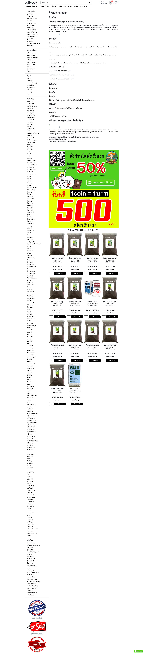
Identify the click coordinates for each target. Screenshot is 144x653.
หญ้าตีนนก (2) (30, 429)
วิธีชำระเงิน (55, 6)
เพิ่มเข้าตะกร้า (59, 273)
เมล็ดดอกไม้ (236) (31, 30)
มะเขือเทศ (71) (30, 355)
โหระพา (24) (30, 524)
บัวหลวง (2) (30, 235)
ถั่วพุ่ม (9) (29, 192)
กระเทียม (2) (30, 108)
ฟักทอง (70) (30, 323)
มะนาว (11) (29, 332)
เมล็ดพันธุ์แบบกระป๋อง (32, 57)
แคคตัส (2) (30, 488)
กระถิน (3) (29, 101)
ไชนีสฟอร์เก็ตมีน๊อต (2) (33, 529)
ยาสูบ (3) (29, 370)
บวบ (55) (29, 226)
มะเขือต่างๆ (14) (31, 348)
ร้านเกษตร (29, 45)
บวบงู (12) (29, 228)
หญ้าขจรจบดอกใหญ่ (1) (33, 413)
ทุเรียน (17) (29, 214)
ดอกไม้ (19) (30, 171)
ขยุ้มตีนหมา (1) (30, 129)
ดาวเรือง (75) (30, 176)
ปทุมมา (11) (29, 248)
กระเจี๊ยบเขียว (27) (32, 106)
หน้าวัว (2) (29, 449)
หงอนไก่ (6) (30, 411)
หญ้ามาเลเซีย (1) (31, 436)
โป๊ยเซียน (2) (30, 520)
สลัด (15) (29, 391)
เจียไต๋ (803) (30, 574)
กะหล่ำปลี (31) (30, 120)
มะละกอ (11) (30, 341)
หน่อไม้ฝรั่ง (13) (31, 447)
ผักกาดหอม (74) (31, 269)
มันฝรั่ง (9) (29, 361)
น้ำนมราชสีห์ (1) (31, 219)
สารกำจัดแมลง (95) (32, 18)
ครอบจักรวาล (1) (31, 142)
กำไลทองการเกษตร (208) (33, 545)
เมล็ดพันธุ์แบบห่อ (31, 55)
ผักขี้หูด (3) (30, 275)
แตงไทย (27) (30, 506)
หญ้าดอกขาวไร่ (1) (32, 422)
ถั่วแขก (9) (29, 208)
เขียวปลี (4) (30, 468)
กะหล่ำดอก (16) (31, 117)
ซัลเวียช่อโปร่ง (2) (31, 160)
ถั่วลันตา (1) (30, 196)
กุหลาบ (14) (30, 124)
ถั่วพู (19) (29, 194)
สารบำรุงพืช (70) (31, 23)
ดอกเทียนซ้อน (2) (31, 169)
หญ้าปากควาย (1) (31, 434)
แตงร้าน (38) (30, 501)
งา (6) (28, 151)
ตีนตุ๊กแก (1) (30, 183)
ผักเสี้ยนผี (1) (30, 300)
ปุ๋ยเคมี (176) (30, 14)
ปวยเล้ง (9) (30, 251)
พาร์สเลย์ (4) (30, 316)
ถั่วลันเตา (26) (30, 199)
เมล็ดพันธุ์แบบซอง (31, 53)
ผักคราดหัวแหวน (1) (32, 278)
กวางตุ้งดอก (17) (31, 115)
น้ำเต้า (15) (29, 221)
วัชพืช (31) (29, 80)
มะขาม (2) (29, 330)
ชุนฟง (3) (29, 554)
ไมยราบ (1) (30, 531)
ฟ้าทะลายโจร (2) (31, 325)
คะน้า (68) (29, 144)
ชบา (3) (29, 153)
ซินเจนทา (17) (30, 556)
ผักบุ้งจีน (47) (30, 284)
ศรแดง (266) (30, 570)
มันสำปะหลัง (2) (31, 364)
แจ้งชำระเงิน (62, 6)
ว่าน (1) (29, 384)
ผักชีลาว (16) (30, 282)
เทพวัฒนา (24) (31, 577)
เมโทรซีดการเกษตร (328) (33, 581)
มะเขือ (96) (30, 346)
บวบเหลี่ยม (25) (31, 230)
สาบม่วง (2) (30, 400)
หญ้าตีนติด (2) (30, 427)
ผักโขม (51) (30, 305)
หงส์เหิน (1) (29, 409)
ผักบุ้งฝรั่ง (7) (30, 287)
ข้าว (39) (29, 135)
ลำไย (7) (29, 377)
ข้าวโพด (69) (30, 138)
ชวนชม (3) (29, 158)
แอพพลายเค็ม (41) (31, 583)
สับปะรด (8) (30, 397)
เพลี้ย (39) (29, 90)
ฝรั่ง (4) (29, 309)
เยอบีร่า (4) (30, 483)
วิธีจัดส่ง (48, 6)
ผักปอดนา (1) (30, 291)
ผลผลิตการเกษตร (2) (32, 34)
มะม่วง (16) (29, 336)
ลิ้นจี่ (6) (29, 379)
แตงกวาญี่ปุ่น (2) (31, 497)
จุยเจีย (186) (30, 549)
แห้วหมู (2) (29, 515)
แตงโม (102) (30, 504)
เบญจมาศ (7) (30, 472)
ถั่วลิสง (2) (29, 201)
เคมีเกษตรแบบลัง (31, 64)
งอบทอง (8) (30, 547)
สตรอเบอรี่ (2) (30, 386)
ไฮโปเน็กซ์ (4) (30, 595)
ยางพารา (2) (30, 368)
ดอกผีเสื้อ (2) (30, 167)
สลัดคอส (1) (30, 393)
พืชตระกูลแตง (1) (31, 318)
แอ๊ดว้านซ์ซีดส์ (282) (32, 586)
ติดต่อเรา (76, 6)
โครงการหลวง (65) (32, 588)
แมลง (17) (29, 92)
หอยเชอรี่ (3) (30, 85)
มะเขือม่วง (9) (30, 350)
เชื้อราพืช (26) (30, 87)
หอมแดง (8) (30, 456)
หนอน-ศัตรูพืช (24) (32, 83)
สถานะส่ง (70, 6)
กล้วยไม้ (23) (30, 110)
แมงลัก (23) (30, 510)
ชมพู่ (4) (29, 156)
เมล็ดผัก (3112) (30, 27)
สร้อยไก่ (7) (30, 388)
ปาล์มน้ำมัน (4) (30, 257)
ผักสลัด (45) (30, 293)
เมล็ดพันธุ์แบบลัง (31, 60)
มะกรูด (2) (29, 327)
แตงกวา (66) (30, 495)
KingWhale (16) (31, 543)
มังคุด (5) (29, 359)
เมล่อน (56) (30, 479)
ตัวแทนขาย (83, 6)
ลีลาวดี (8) (29, 382)
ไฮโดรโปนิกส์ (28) (31, 36)
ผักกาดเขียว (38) (31, 273)
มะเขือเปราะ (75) (31, 357)
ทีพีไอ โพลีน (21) (31, 558)
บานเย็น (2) (30, 239)
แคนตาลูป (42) (31, 490)
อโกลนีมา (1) (30, 463)
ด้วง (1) (28, 78)
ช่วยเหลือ (42, 6)
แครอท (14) (30, 492)
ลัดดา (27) (29, 568)
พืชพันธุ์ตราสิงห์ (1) (31, 565)
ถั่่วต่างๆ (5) (30, 210)
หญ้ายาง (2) (30, 438)
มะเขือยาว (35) (31, 352)
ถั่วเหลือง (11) (30, 205)
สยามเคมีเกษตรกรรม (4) (33, 572)
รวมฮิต (28, 71)
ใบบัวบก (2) (30, 526)
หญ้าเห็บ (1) (30, 443)
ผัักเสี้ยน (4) (30, 307)
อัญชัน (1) (29, 461)
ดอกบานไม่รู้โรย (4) (32, 165)
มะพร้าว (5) (30, 334)
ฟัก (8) (28, 321)
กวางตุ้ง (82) (30, 113)
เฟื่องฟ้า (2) (30, 477)
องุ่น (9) (29, 458)
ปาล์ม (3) (29, 255)
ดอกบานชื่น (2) (31, 162)
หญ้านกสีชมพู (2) (31, 431)
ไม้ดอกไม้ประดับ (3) (32, 533)
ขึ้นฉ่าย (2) (29, 131)
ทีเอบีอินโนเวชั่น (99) (32, 561)
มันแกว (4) (29, 366)
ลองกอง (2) (30, 373)
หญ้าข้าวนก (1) (31, 416)
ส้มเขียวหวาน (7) (31, 404)
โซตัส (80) (29, 590)
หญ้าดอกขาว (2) (31, 420)
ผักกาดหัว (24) (31, 271)
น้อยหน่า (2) (30, 217)
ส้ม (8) (28, 402)
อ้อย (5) (29, 465)
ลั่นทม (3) (29, 375)
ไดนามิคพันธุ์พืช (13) (32, 592)
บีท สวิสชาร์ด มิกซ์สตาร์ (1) (34, 244)
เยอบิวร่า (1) (30, 481)
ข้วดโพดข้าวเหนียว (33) (33, 133)
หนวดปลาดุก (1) (31, 445)
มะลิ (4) (29, 343)
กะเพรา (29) (30, 122)
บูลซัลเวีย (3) (30, 246)
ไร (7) (28, 94)
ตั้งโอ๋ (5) (29, 178)
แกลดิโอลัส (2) (30, 486)
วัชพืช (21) (29, 21)
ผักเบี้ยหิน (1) (30, 296)
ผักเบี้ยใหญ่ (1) (30, 298)
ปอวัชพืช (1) (30, 253)
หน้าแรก (28, 6)
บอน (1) (29, 232)
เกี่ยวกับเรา (35, 6)
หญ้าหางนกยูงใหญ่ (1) (32, 440)
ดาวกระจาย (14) (31, 174)
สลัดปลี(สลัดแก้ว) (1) (32, 395)
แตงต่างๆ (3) (30, 499)
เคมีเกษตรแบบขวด (31, 62)
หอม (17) (29, 452)
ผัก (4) (28, 260)
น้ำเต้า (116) (30, 563)
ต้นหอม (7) (29, 185)
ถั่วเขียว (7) (30, 203)
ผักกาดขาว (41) (31, 264)
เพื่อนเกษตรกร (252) (32, 579)
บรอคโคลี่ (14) (30, 223)
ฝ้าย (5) (29, 312)
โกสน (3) (29, 517)
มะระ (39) (29, 339)
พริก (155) (29, 314)
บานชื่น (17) (30, 237)
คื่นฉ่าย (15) (30, 149)
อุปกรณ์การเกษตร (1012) (33, 43)
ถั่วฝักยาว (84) (31, 190)
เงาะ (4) (29, 470)
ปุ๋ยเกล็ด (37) (30, 39)
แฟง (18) (29, 508)
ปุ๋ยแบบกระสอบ (31, 69)
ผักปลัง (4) (29, 289)
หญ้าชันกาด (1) (31, 418)
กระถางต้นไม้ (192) (32, 32)
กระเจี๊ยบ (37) (30, 104)
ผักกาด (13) (30, 262)
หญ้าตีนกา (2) (30, 425)
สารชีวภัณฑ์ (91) (31, 25)
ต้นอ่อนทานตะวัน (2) (32, 187)
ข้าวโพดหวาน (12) (31, 140)
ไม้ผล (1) (29, 535)
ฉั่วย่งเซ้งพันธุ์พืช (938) (32, 552)
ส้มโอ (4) (29, 407)
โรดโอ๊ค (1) (29, 522)
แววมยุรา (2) (30, 513)
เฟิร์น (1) (29, 474)
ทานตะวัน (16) (30, 212)
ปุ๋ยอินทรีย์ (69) (31, 41)
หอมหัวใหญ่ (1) (30, 454)
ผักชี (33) (29, 280)
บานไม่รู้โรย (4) (31, 242)
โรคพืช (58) (30, 16)
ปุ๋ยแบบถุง (29, 66)
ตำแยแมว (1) (30, 181)
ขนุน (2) (29, 126)
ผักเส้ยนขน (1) (30, 303)
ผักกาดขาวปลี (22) (32, 266)
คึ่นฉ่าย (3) (29, 147)
